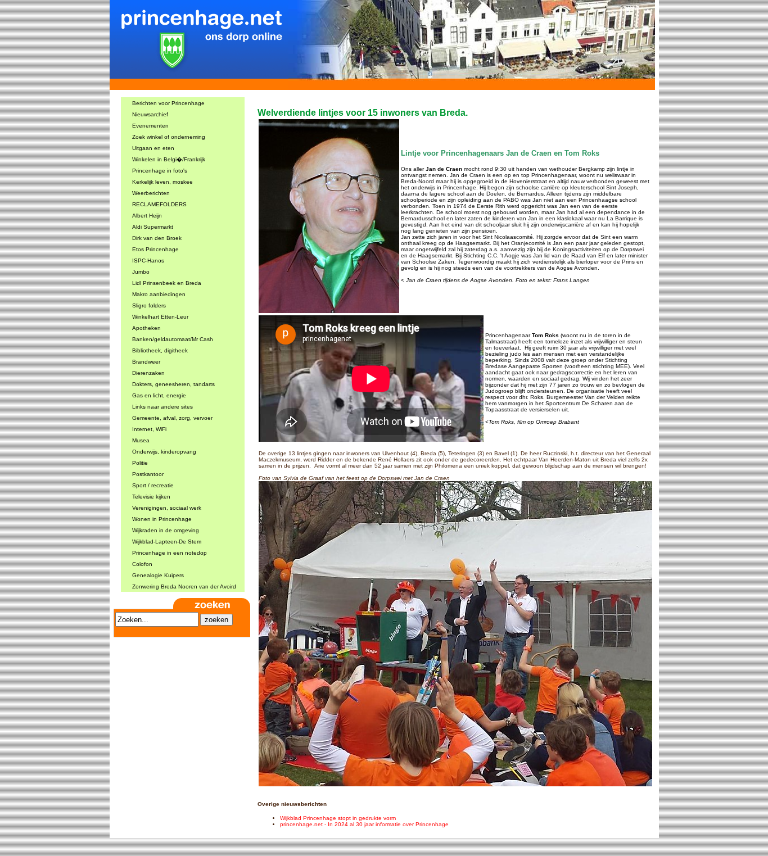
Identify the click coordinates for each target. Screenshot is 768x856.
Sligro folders (149, 305)
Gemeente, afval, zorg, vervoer (172, 418)
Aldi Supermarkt (152, 227)
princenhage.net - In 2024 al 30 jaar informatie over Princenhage (364, 824)
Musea (141, 440)
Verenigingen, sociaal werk (166, 508)
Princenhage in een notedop (169, 553)
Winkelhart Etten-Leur (160, 317)
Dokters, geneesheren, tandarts (173, 384)
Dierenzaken (148, 373)
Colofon (142, 564)
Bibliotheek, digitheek (160, 350)
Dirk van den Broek (157, 238)
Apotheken (146, 328)
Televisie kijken (151, 496)
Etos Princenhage (155, 249)
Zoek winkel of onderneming (168, 137)
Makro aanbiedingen (159, 294)
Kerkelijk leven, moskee (162, 182)
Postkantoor (148, 474)
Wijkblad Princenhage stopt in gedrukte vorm (338, 818)
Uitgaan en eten (153, 148)
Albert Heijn (147, 215)
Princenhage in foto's (159, 170)
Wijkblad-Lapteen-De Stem (166, 541)
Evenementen (150, 126)
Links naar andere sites (162, 407)
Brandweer (146, 362)
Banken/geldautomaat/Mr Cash (172, 339)
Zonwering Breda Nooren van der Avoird (184, 586)
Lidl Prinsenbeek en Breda (166, 283)
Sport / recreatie (153, 485)
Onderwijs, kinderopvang (164, 452)
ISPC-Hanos (148, 260)
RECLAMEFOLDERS (159, 204)
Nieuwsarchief (150, 114)
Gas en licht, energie (159, 395)
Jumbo (141, 272)
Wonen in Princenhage (162, 519)
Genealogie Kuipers (158, 575)
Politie (140, 463)
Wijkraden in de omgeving (165, 530)
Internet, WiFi (149, 429)
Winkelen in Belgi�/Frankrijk (168, 159)
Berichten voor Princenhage (168, 103)
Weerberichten (151, 193)
